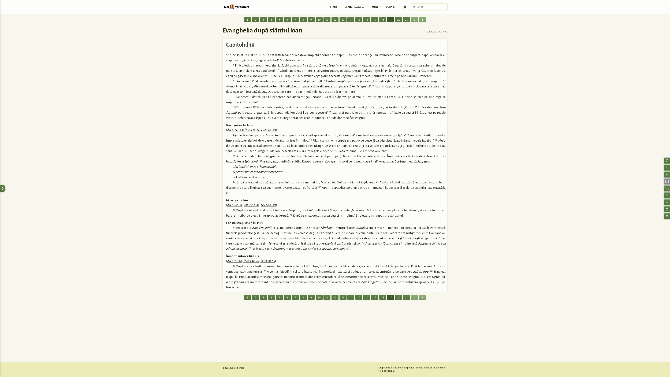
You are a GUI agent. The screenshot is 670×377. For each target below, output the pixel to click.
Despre (390, 7)
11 (327, 19)
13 (343, 19)
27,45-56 (235, 204)
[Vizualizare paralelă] (667, 181)
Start (333, 7)
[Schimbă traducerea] (667, 188)
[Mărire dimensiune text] (667, 202)
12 (335, 19)
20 (398, 19)
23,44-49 (268, 204)
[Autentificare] (405, 7)
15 (359, 19)
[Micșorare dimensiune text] (667, 195)
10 (319, 19)
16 (366, 19)
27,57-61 (234, 261)
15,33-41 (251, 204)
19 (390, 19)
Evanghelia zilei (354, 7)
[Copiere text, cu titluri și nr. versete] (667, 216)
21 (406, 19)
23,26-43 (268, 129)
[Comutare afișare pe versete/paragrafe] (667, 174)
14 (350, 19)
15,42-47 (251, 261)
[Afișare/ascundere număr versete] (667, 160)
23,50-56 (267, 261)
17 (374, 19)
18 (382, 19)
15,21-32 (252, 129)
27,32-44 (235, 129)
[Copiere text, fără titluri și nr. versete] (667, 209)
